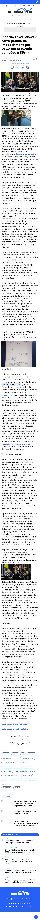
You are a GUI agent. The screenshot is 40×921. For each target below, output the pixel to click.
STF (23, 754)
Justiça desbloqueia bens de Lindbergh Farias (26, 812)
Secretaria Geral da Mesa (24, 771)
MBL (4, 780)
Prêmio (30, 23)
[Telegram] (6, 6)
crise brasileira (15, 780)
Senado (15, 754)
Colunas (15, 899)
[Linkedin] (19, 6)
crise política (27, 775)
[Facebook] (10, 6)
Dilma (17, 758)
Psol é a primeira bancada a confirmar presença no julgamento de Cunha (26, 803)
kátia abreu (28, 767)
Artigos (22, 899)
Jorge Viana (22, 762)
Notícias (10, 23)
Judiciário (31, 754)
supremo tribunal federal (12, 767)
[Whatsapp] (2, 6)
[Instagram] (24, 6)
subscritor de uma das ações (15, 444)
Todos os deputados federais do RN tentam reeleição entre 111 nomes (20, 881)
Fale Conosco (30, 899)
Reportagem (7, 788)
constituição (7, 771)
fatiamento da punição (24, 154)
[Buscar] (37, 1)
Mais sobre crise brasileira (14, 729)
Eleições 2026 (20, 23)
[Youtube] (29, 6)
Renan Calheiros (10, 384)
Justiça (17, 788)
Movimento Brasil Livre (11, 775)
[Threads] (37, 6)
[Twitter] (15, 6)
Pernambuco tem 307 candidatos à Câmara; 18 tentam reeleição (19, 842)
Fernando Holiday (30, 780)
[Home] (20, 10)
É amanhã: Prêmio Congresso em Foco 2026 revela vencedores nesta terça (21, 851)
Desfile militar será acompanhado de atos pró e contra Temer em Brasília (26, 823)
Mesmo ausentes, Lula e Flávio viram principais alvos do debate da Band (20, 872)
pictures (6, 754)
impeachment (7, 758)
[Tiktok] (33, 6)
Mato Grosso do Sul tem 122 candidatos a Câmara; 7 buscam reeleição (18, 861)
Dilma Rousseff (28, 758)
